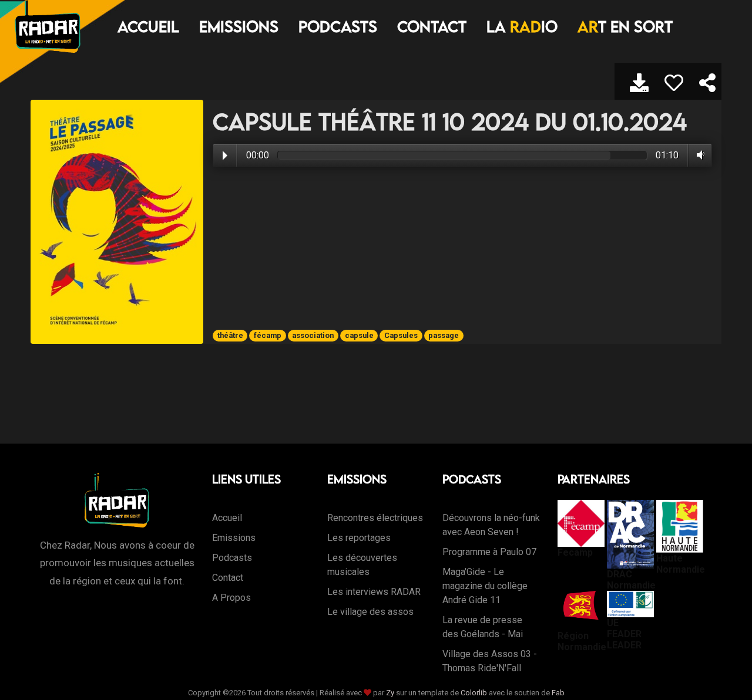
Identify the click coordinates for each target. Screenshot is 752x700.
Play (225, 155)
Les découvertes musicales (362, 564)
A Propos (231, 597)
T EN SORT (625, 26)
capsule (359, 335)
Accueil (148, 26)
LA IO (522, 26)
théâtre (230, 335)
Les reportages (359, 537)
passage (443, 335)
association (313, 335)
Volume (698, 155)
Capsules (401, 335)
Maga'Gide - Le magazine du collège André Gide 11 (485, 586)
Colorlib (474, 692)
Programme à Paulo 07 (489, 551)
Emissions (238, 26)
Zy (390, 692)
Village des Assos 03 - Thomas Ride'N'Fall (489, 661)
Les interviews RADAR (374, 591)
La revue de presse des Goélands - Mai (482, 627)
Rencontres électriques (375, 517)
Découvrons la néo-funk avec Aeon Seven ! (491, 524)
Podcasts (337, 26)
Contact (431, 26)
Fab (558, 692)
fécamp (267, 335)
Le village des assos (370, 611)
